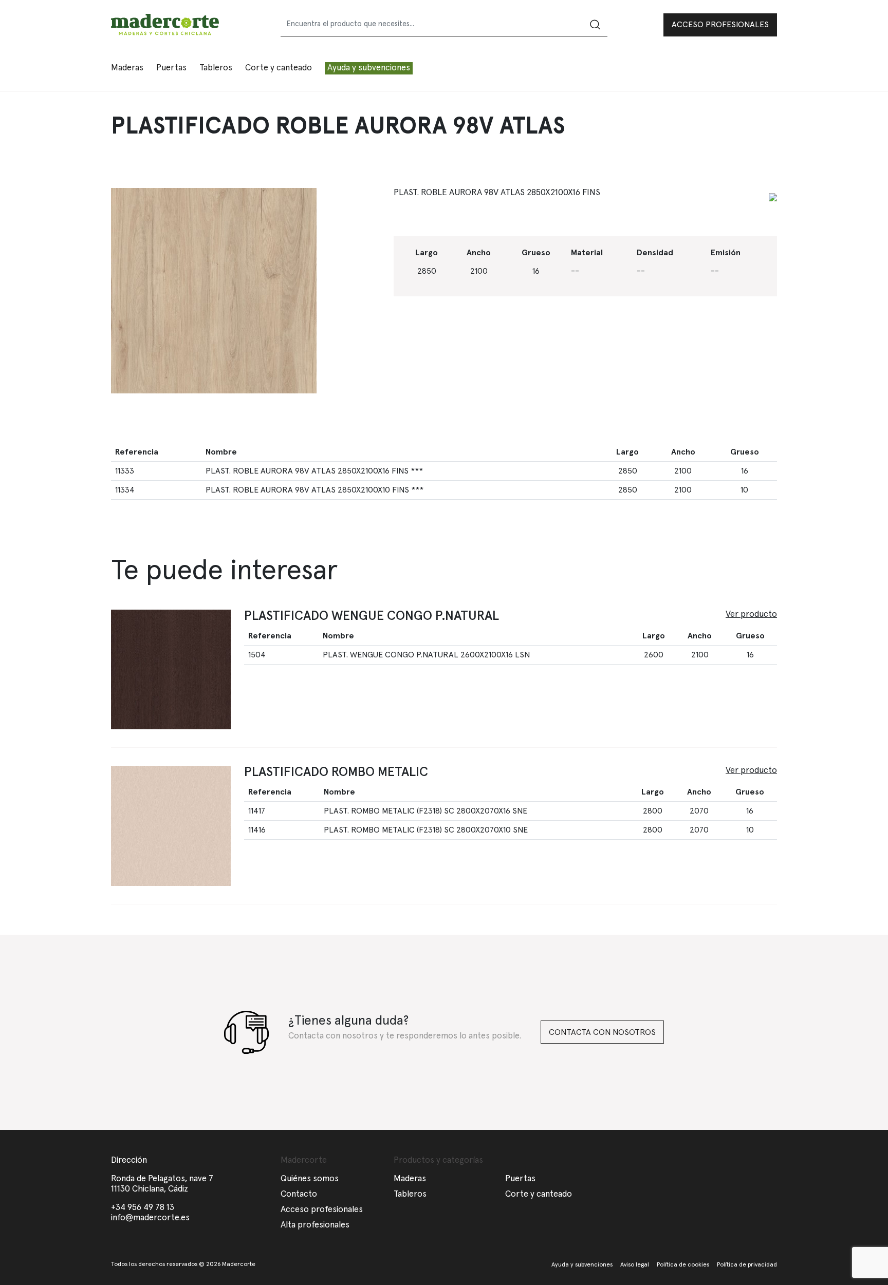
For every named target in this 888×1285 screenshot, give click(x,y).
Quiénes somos (310, 1179)
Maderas (410, 1179)
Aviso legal (634, 1265)
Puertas (520, 1179)
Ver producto (751, 614)
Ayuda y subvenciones (368, 68)
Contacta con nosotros (602, 1032)
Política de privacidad (747, 1265)
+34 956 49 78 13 (142, 1207)
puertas (171, 68)
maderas (127, 68)
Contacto (299, 1194)
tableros (215, 68)
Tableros (410, 1194)
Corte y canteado (278, 68)
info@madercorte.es (150, 1218)
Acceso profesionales (322, 1209)
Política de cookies (683, 1265)
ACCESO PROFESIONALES (720, 25)
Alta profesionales (315, 1225)
